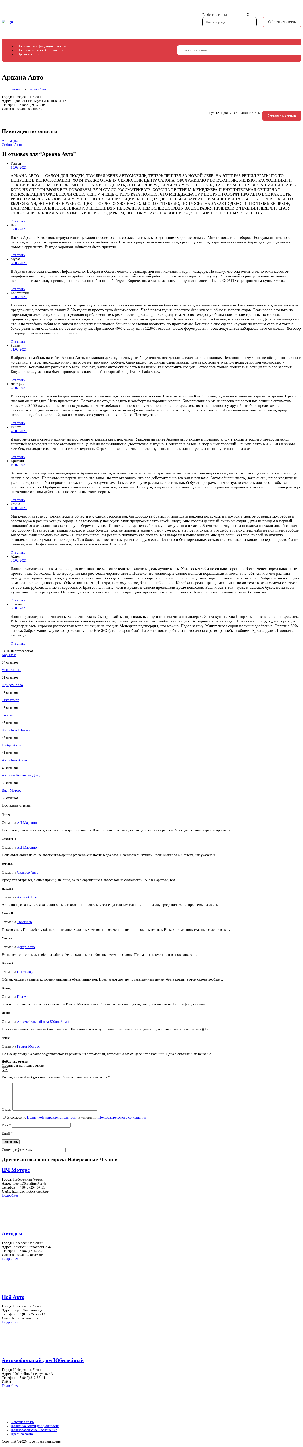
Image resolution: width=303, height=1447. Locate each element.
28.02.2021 (19, 388)
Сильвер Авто (27, 872)
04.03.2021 (19, 263)
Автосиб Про (27, 897)
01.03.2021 (19, 349)
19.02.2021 (19, 465)
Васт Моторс (11, 790)
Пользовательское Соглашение (40, 50)
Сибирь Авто (12, 144)
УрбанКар (24, 922)
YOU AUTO (11, 670)
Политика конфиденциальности (41, 46)
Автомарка (10, 141)
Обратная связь (282, 21)
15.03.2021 (19, 167)
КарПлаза (9, 655)
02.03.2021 (19, 297)
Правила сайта (28, 54)
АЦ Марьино (27, 823)
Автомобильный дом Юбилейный (43, 1021)
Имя (6, 1125)
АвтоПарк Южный (16, 730)
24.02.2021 (19, 431)
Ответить (18, 221)
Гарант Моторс (28, 1046)
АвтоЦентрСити (14, 760)
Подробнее (10, 1195)
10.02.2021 (19, 508)
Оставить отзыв (282, 115)
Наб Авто (13, 1297)
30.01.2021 (19, 608)
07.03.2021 (19, 229)
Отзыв (7, 1109)
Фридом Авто (12, 685)
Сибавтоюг (10, 700)
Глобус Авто (11, 745)
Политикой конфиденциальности (52, 1117)
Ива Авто (24, 996)
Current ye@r (13, 1150)
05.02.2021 (19, 560)
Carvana (8, 715)
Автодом (12, 1233)
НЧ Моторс (25, 972)
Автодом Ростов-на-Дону (21, 775)
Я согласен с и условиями (76, 1117)
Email (7, 1133)
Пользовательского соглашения (122, 1117)
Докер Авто (26, 947)
